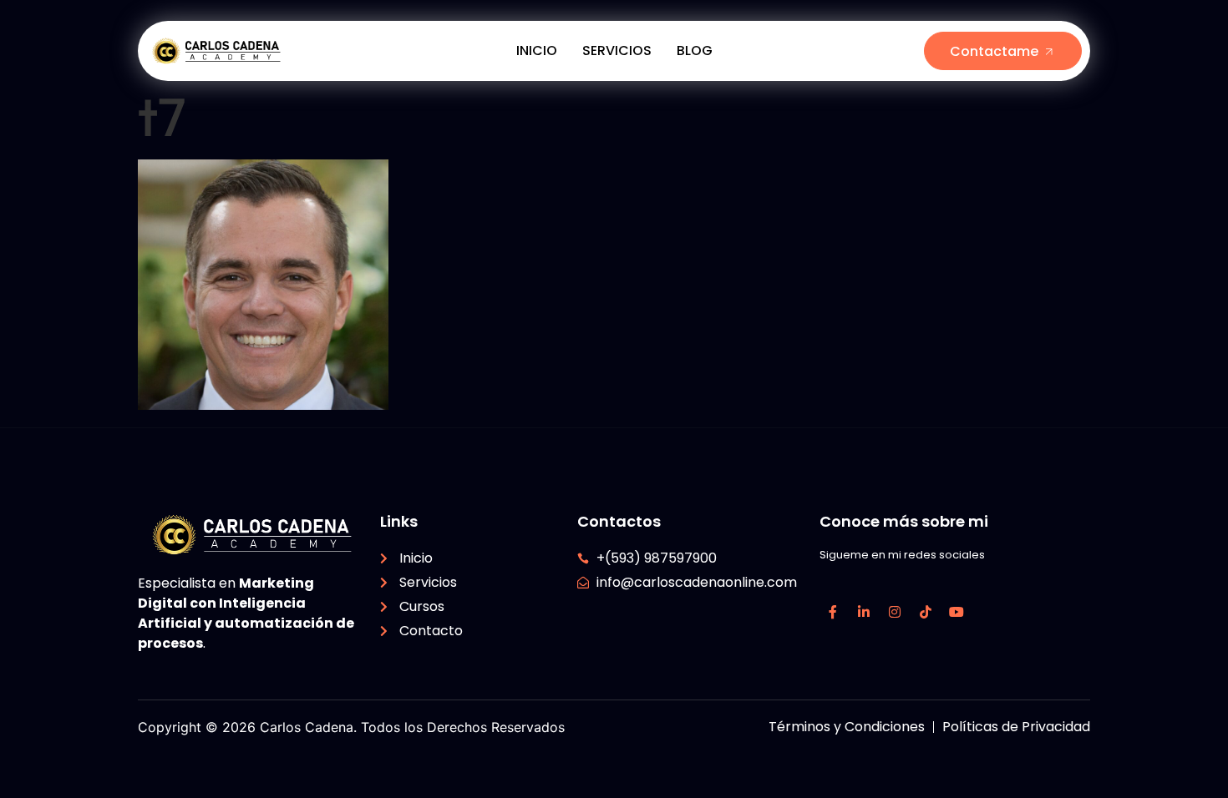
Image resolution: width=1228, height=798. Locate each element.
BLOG (695, 50)
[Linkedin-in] (863, 611)
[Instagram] (894, 611)
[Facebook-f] (833, 611)
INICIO (536, 50)
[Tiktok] (925, 611)
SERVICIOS (617, 50)
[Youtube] (956, 611)
